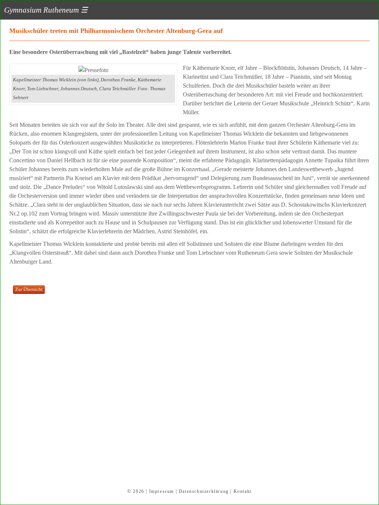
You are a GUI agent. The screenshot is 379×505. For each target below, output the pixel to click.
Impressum (161, 491)
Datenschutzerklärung (204, 491)
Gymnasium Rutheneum (46, 10)
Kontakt (243, 491)
